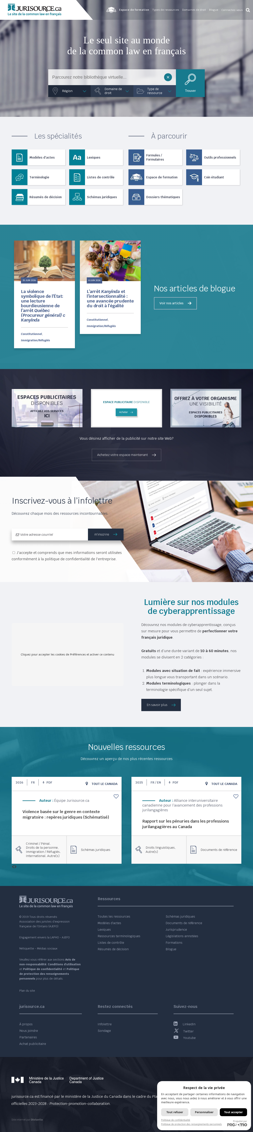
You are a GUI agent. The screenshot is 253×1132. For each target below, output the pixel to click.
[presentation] (13, 867)
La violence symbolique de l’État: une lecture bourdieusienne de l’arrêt (43, 306)
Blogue (171, 949)
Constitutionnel (31, 334)
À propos (26, 1024)
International (35, 856)
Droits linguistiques (160, 848)
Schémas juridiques (95, 850)
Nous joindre (28, 1031)
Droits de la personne (42, 848)
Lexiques (104, 929)
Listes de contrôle (111, 943)
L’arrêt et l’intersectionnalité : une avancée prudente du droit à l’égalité (110, 298)
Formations (174, 943)
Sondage (104, 1031)
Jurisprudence (176, 929)
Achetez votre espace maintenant (122, 455)
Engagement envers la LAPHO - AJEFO (44, 937)
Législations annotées (182, 936)
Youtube (189, 1038)
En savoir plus (157, 705)
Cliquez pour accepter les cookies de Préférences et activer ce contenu (67, 654)
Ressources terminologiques (119, 936)
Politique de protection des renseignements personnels (191, 1124)
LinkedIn (189, 1024)
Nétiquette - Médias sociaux (38, 948)
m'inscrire (101, 534)
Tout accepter (233, 1112)
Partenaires (28, 1037)
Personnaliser (204, 1112)
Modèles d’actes (109, 923)
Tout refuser (174, 1112)
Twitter (188, 1031)
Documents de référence (219, 850)
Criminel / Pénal (38, 844)
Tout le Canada (105, 784)
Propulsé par (240, 1121)
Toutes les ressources (114, 916)
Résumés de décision (113, 949)
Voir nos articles (171, 303)
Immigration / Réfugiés (43, 852)
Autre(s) (53, 856)
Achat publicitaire (32, 1044)
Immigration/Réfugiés (35, 340)
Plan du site (27, 990)
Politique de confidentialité (175, 1120)
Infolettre (105, 1024)
